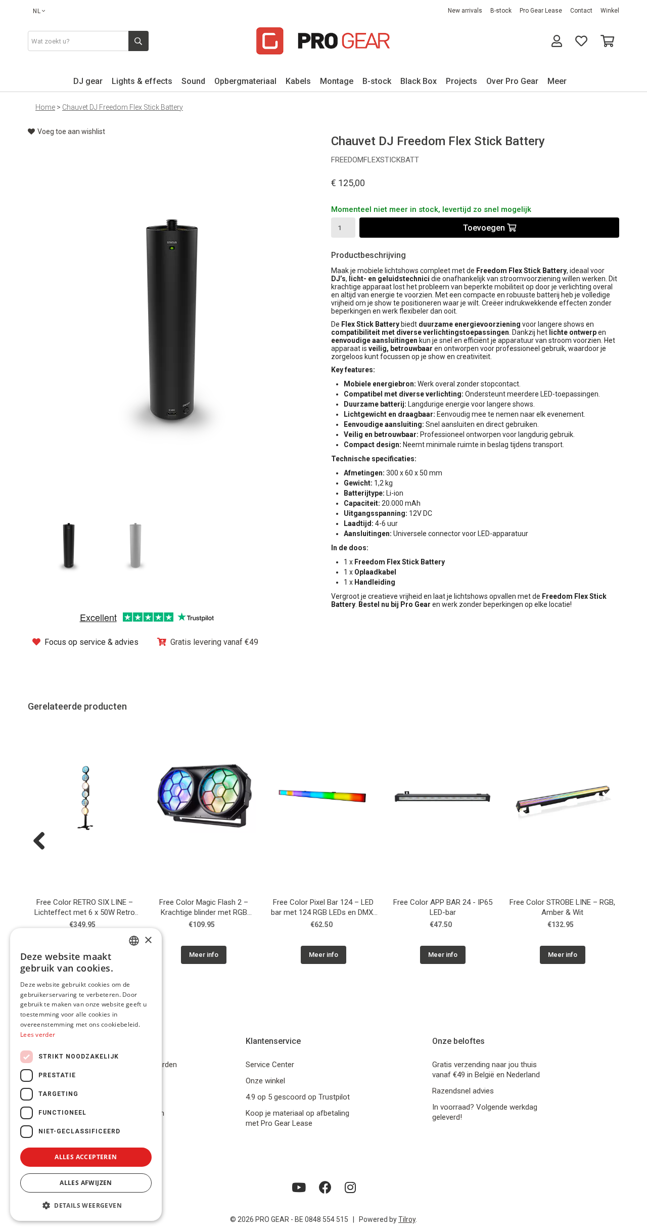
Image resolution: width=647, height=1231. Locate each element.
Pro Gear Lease (541, 10)
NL (37, 11)
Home (45, 107)
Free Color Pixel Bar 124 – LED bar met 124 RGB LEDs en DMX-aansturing (323, 908)
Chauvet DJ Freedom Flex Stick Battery (122, 107)
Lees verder (37, 1034)
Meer (557, 81)
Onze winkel (265, 1080)
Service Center (270, 1064)
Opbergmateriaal (245, 81)
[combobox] (134, 941)
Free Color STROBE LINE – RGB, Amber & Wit (562, 907)
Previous (43, 841)
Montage (336, 81)
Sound (193, 81)
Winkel (609, 10)
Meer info (203, 954)
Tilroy (406, 1219)
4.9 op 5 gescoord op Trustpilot (298, 1097)
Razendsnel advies (463, 1090)
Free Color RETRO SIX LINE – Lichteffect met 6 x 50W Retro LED (84, 908)
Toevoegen (485, 228)
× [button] (148, 940)
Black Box (418, 81)
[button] (86, 1205)
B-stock (501, 10)
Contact (581, 10)
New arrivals (465, 10)
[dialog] (86, 1074)
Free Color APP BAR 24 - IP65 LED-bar (442, 907)
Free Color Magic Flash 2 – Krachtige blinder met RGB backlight (203, 908)
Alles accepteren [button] (86, 1157)
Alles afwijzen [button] (86, 1182)
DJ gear (88, 81)
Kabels (298, 81)
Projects (461, 81)
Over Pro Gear (512, 81)
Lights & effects (142, 81)
